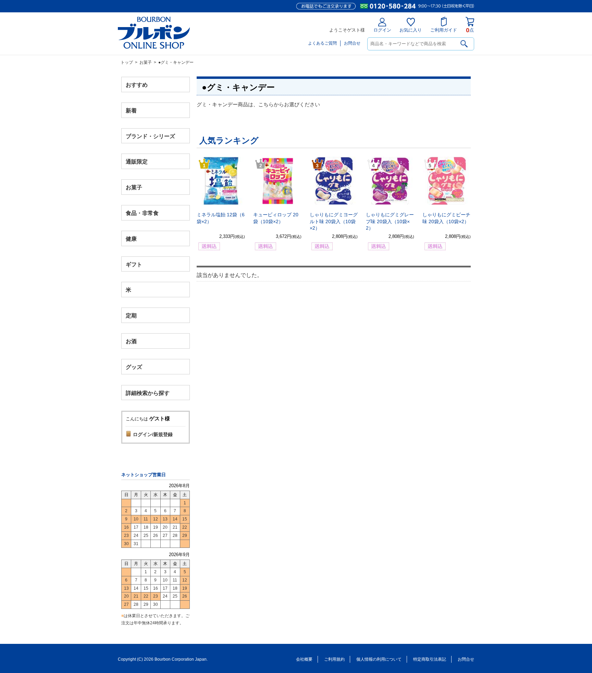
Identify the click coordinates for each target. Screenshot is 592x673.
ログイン (382, 30)
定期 (131, 316)
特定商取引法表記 (429, 659)
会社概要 (304, 659)
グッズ (134, 367)
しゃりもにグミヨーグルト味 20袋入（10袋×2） (334, 221)
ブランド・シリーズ (150, 136)
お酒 (131, 341)
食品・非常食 (142, 213)
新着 (131, 110)
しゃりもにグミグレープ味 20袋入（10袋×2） (390, 221)
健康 (131, 238)
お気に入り (410, 30)
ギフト (134, 264)
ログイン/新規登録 (153, 434)
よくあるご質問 (322, 43)
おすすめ (137, 85)
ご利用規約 (334, 659)
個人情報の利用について (379, 659)
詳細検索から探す (148, 393)
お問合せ (352, 43)
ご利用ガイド (443, 30)
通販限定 (137, 162)
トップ (127, 62)
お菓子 (145, 62)
